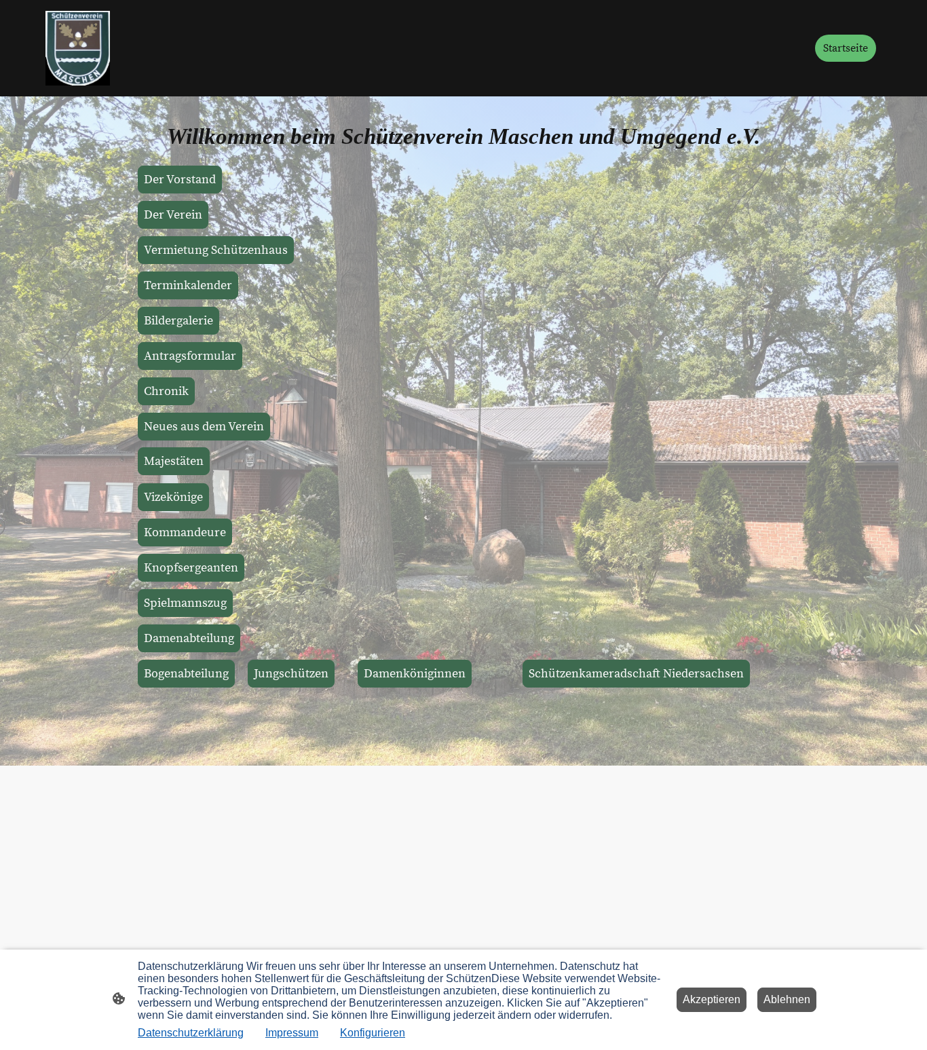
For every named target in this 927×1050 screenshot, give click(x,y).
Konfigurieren (372, 1032)
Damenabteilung (189, 638)
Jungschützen (291, 673)
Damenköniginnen (415, 673)
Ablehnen (786, 999)
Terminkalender (188, 285)
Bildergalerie (178, 321)
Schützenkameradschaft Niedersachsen (636, 673)
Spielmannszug (185, 603)
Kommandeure (185, 532)
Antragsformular (190, 356)
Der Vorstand (180, 179)
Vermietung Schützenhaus (216, 250)
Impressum (291, 1032)
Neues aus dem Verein (204, 426)
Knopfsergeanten (191, 568)
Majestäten (174, 461)
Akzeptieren (711, 999)
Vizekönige (173, 497)
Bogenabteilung (186, 673)
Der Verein (173, 215)
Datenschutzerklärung (191, 1032)
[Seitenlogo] (77, 48)
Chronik (166, 391)
